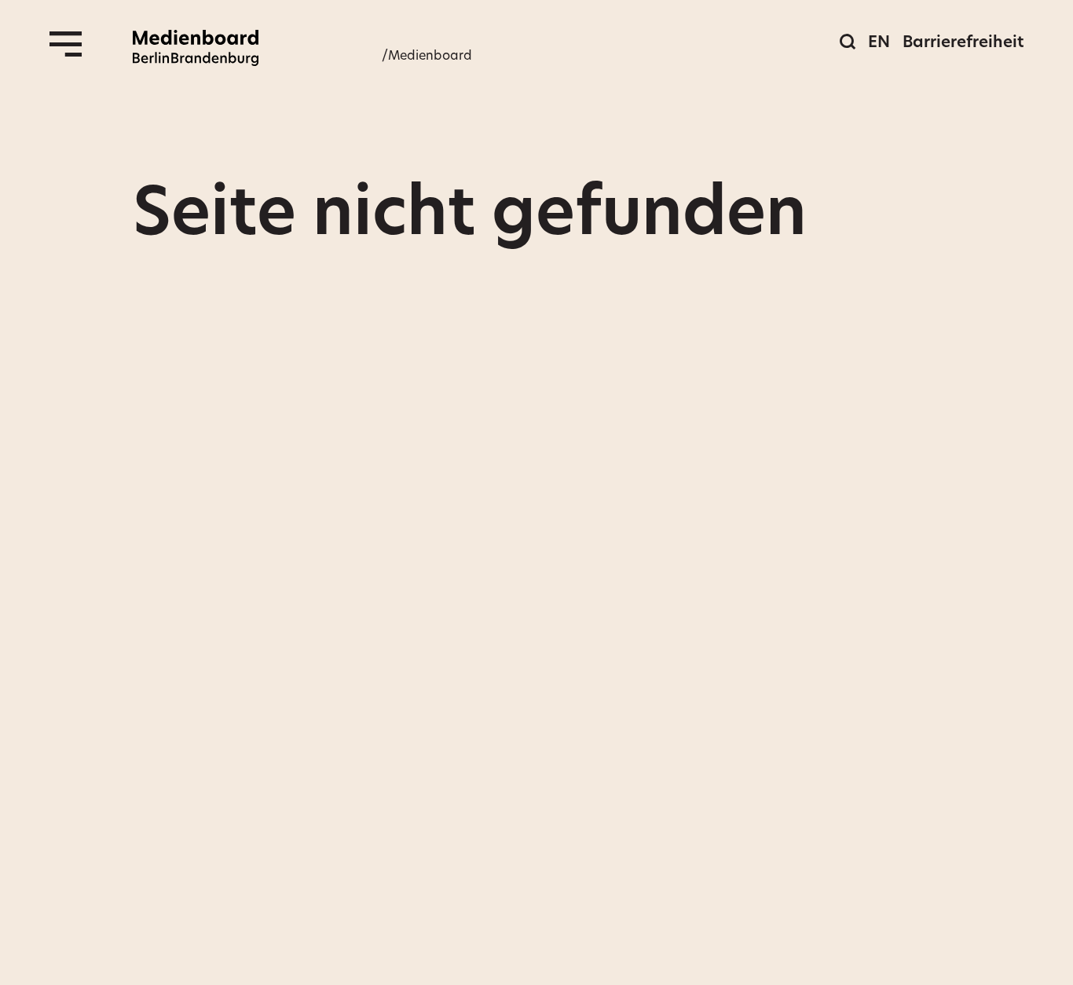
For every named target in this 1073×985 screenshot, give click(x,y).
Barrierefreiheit (963, 42)
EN (879, 42)
